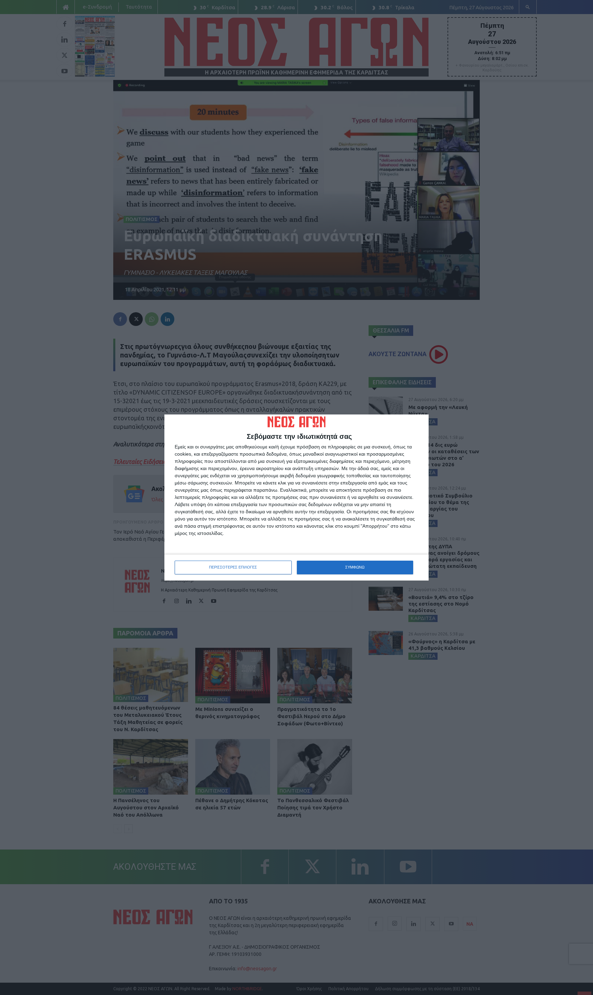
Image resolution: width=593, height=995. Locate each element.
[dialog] (296, 497)
